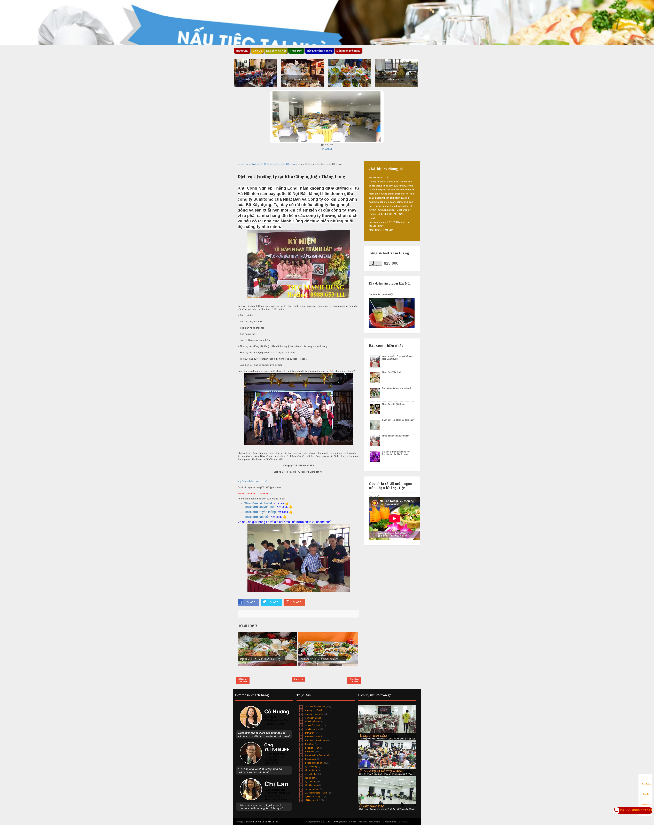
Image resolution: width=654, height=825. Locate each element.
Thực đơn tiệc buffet (258, 503)
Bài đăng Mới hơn (242, 680)
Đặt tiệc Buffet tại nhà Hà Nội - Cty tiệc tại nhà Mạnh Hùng (396, 453)
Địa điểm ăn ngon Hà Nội (381, 294)
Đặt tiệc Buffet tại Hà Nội (316, 793)
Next (329, 149)
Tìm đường (646, 784)
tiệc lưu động (311, 766)
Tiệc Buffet (394, 79)
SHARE (251, 602)
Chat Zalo (646, 794)
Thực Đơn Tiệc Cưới (392, 372)
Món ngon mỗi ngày (348, 50)
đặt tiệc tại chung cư (314, 796)
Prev (324, 149)
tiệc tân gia (310, 778)
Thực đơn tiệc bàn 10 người (395, 436)
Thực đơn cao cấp (256, 517)
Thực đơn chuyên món (259, 506)
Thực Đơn (309, 733)
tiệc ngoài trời (311, 770)
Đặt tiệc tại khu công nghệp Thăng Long (279, 164)
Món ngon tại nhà (313, 718)
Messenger (646, 804)
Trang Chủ (242, 50)
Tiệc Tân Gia (253, 79)
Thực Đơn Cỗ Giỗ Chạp (393, 404)
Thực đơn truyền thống (260, 512)
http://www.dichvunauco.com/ (252, 481)
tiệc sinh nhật (311, 774)
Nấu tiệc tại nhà (312, 729)
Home (239, 164)
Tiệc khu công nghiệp (315, 763)
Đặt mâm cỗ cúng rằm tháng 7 (396, 388)
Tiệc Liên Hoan (312, 748)
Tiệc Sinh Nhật (300, 79)
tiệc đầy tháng (311, 785)
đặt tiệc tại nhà (311, 800)
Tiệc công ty (310, 759)
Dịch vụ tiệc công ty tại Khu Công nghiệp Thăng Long (291, 176)
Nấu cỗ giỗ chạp (312, 722)
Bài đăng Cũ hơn (354, 680)
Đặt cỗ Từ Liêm (312, 789)
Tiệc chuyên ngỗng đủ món (317, 755)
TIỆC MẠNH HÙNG (330, 822)
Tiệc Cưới (346, 79)
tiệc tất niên (310, 781)
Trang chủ (298, 679)
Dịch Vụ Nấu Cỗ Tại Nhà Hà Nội (264, 822)
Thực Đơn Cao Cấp (314, 736)
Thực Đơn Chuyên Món (316, 740)
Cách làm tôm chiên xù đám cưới (398, 420)
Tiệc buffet (309, 751)
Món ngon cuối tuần (314, 710)
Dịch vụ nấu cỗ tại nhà (253, 164)
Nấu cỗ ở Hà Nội (312, 725)
